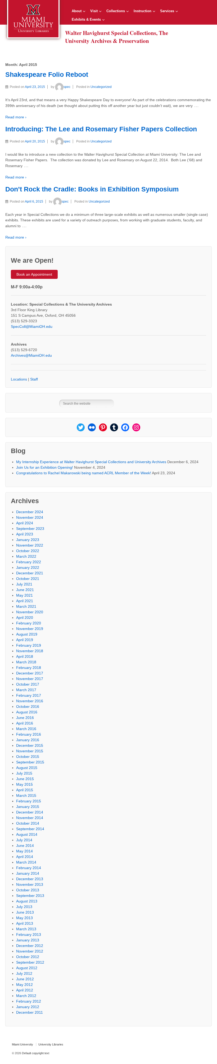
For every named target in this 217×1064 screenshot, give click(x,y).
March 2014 (26, 862)
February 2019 (28, 645)
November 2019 (29, 629)
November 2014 (29, 818)
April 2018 (24, 656)
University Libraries (50, 1044)
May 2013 (24, 918)
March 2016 (26, 729)
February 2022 (28, 562)
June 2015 (25, 779)
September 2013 (30, 895)
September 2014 (30, 829)
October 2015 (27, 756)
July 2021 (24, 584)
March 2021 (26, 606)
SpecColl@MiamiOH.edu (31, 326)
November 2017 (29, 679)
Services (167, 11)
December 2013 (29, 879)
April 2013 (24, 923)
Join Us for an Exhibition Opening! (44, 467)
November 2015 (29, 751)
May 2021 (24, 595)
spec (67, 87)
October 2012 (27, 957)
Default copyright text (35, 1053)
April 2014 (24, 857)
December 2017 (29, 673)
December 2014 (29, 812)
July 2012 (24, 973)
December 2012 (29, 946)
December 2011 (29, 1012)
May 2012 (24, 984)
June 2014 (25, 845)
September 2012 (30, 962)
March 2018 (26, 662)
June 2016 (25, 718)
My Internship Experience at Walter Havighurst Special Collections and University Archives (91, 462)
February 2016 (28, 734)
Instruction (142, 11)
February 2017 (28, 695)
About (77, 11)
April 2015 (24, 790)
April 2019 (24, 640)
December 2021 (29, 573)
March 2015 (26, 795)
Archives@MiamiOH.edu (31, 355)
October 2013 (27, 890)
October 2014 (27, 823)
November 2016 (29, 701)
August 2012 (26, 968)
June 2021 (25, 590)
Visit (94, 11)
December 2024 (29, 512)
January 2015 (27, 806)
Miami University (22, 1044)
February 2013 (28, 934)
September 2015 (30, 762)
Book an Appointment (34, 274)
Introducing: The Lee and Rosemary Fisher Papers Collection (101, 129)
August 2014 (26, 834)
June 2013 (25, 912)
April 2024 (24, 523)
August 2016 (26, 712)
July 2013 (24, 907)
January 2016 (27, 740)
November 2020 (29, 612)
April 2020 (24, 617)
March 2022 (26, 556)
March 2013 (26, 929)
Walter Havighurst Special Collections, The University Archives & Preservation (116, 37)
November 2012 (29, 951)
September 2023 (30, 528)
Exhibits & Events (86, 19)
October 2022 (27, 551)
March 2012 (26, 996)
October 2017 (27, 684)
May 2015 (24, 784)
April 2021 (24, 601)
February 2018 (28, 667)
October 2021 (27, 578)
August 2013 (26, 901)
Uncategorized (101, 87)
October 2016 (27, 706)
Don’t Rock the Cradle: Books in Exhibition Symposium (92, 189)
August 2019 (26, 634)
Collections (115, 11)
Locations (19, 379)
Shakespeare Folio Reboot (46, 74)
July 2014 (24, 840)
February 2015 (28, 801)
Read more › (15, 117)
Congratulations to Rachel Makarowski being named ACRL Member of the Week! (83, 473)
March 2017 (26, 690)
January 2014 (27, 873)
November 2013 (29, 884)
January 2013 (27, 940)
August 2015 (26, 768)
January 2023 (27, 540)
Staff (34, 379)
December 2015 (29, 745)
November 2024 (29, 517)
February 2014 (28, 868)
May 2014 (24, 851)
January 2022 (27, 567)
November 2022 (29, 545)
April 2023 (24, 534)
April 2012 (24, 990)
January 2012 (27, 1007)
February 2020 (28, 623)
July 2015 (24, 773)
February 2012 (28, 1001)
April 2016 (24, 723)
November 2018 (29, 651)
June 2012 (25, 979)
